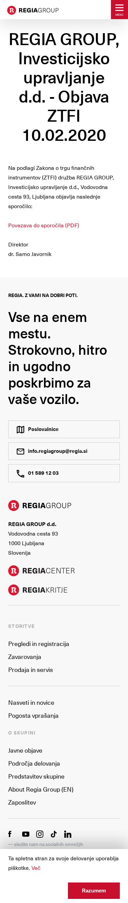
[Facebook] (11, 833)
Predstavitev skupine (36, 776)
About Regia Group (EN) (40, 789)
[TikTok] (53, 833)
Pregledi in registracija (38, 643)
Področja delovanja (34, 763)
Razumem (94, 890)
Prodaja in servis (30, 669)
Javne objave (25, 750)
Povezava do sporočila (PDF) (43, 225)
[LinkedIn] (67, 833)
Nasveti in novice (31, 702)
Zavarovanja (24, 656)
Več (36, 867)
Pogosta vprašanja (33, 715)
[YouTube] (25, 833)
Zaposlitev (22, 802)
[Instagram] (39, 833)
